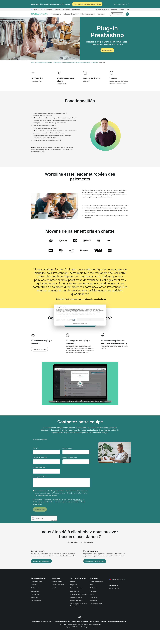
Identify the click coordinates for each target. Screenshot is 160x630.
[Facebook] (113, 589)
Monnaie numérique (76, 600)
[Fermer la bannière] (128, 4)
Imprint (103, 621)
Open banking (74, 591)
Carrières (57, 10)
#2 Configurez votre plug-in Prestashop (78, 342)
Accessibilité (94, 621)
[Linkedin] (110, 589)
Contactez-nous (117, 14)
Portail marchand (90, 551)
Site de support (37, 551)
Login (127, 9)
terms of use (78, 500)
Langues (113, 78)
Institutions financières (70, 14)
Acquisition (73, 585)
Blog (91, 585)
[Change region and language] (124, 579)
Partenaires (49, 9)
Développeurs (66, 10)
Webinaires (93, 591)
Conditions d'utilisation (62, 621)
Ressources (100, 14)
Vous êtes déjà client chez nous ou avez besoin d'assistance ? (80, 534)
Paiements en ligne (56, 581)
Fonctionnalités (80, 100)
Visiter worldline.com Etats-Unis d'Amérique (87, 4)
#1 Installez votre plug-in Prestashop (41, 342)
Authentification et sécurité (78, 594)
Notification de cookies (80, 621)
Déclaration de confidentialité (42, 621)
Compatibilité (37, 78)
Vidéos (92, 594)
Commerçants (56, 14)
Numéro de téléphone (69, 458)
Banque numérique (76, 597)
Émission (73, 581)
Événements (94, 600)
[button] (80, 383)
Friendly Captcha (53, 520)
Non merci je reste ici (120, 4)
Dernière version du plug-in (65, 79)
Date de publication (91, 78)
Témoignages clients (96, 604)
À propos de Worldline (101, 9)
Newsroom (114, 9)
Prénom (36, 448)
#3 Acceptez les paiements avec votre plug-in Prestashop (114, 342)
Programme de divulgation (117, 621)
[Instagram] (118, 589)
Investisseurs (76, 10)
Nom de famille (67, 448)
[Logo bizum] (63, 241)
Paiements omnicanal (57, 585)
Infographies (94, 597)
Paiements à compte (76, 588)
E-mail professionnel (40, 458)
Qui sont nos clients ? (87, 14)
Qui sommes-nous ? (37, 581)
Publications (93, 588)
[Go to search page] (127, 14)
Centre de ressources (96, 581)
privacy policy (37, 504)
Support (121, 10)
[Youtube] (115, 589)
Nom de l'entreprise (39, 467)
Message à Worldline (39, 477)
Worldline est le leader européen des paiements (80, 176)
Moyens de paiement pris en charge (80, 231)
